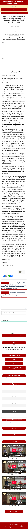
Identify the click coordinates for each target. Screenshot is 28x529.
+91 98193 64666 (16, 1)
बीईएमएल (13, 359)
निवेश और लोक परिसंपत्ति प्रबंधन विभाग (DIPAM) (14, 368)
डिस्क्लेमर (16, 524)
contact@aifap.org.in (13, 3)
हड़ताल (17, 35)
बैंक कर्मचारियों (15, 34)
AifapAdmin (14, 28)
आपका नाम (14, 396)
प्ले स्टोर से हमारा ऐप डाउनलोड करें (14, 335)
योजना (15, 35)
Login (25, 308)
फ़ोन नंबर (14, 403)
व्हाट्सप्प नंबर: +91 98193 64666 (12, 526)
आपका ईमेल (14, 389)
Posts (14, 31)
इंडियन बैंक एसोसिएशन (9, 34)
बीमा (13, 363)
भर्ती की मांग (20, 34)
